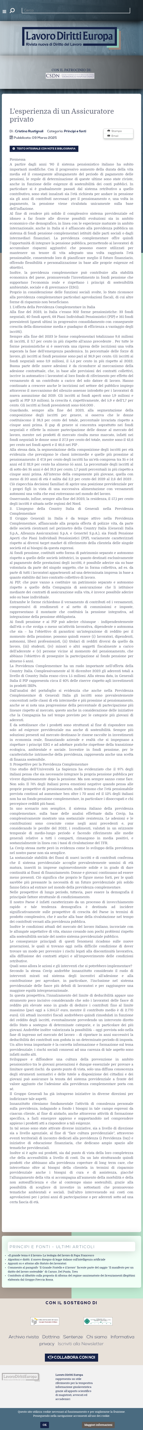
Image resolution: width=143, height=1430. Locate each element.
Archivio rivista (24, 1337)
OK (45, 1424)
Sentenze (73, 1337)
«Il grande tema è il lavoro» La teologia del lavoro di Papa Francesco (51, 1255)
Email (114, 136)
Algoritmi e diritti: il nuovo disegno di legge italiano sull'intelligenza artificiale (56, 1259)
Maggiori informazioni (98, 1424)
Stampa (116, 131)
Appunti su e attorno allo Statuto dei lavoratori (37, 1263)
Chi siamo (97, 1337)
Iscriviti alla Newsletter (81, 1344)
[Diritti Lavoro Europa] (21, 1377)
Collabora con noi (74, 1357)
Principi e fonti (75, 131)
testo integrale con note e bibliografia (46, 148)
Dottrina (51, 1337)
